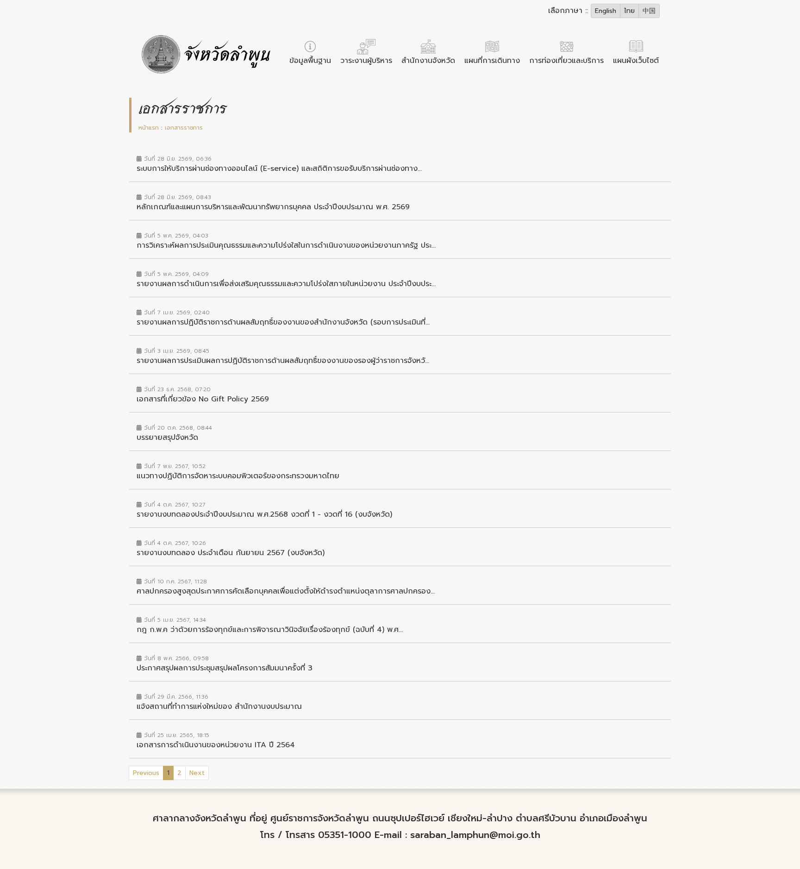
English (605, 11)
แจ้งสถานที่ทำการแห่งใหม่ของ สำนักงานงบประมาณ (219, 706)
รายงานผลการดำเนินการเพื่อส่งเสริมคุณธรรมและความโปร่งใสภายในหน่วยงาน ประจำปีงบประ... (286, 283)
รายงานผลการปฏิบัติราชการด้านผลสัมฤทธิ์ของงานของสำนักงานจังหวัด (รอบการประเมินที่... (283, 322)
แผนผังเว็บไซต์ (636, 60)
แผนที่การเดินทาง (492, 60)
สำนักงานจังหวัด (428, 60)
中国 (649, 11)
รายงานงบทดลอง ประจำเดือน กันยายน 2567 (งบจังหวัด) (231, 552)
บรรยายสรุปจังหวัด (167, 437)
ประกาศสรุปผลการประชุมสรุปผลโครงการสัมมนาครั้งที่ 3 (224, 668)
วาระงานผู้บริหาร (366, 60)
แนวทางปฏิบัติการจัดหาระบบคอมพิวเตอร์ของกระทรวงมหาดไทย (238, 475)
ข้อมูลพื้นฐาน (310, 60)
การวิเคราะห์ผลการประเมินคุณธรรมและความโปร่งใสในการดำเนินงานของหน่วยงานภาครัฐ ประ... (286, 245)
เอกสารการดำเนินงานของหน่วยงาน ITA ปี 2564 (216, 744)
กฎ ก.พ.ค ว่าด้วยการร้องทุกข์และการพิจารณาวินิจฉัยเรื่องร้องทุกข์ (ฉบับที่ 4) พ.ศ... (270, 629)
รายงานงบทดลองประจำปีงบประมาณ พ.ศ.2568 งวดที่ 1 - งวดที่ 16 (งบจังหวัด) (264, 514)
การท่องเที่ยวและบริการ (566, 60)
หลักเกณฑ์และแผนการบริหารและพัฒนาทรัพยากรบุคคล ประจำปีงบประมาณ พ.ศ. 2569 (273, 207)
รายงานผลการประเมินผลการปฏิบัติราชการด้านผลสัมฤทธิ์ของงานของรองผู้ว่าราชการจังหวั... (283, 360)
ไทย (629, 11)
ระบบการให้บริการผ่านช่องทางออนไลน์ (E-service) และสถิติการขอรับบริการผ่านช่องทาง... (279, 168)
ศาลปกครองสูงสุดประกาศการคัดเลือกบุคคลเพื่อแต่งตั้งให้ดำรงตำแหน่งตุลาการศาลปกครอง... (286, 591)
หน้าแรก (148, 127)
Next (197, 773)
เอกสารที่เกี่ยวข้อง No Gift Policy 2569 (203, 399)
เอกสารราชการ (184, 127)
